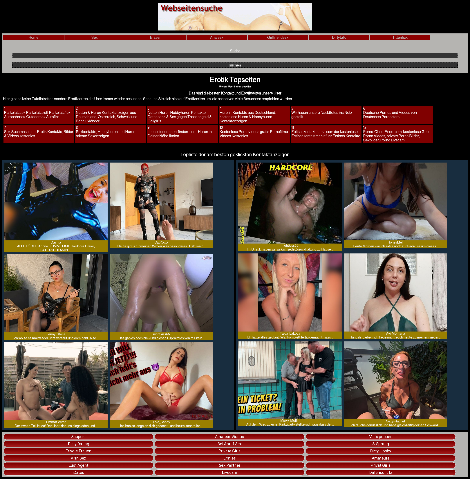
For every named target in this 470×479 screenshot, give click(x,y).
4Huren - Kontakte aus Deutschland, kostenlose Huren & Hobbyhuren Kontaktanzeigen (248, 114)
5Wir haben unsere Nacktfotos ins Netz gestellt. (321, 112)
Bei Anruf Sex (229, 444)
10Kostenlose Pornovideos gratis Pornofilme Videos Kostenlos (254, 131)
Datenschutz (380, 472)
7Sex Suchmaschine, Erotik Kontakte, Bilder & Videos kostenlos (38, 131)
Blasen (155, 37)
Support (78, 436)
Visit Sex (78, 458)
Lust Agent (78, 465)
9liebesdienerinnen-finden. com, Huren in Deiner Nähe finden (180, 131)
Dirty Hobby (380, 451)
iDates (78, 472)
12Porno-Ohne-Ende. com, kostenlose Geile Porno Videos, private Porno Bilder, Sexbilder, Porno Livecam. (396, 133)
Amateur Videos (229, 436)
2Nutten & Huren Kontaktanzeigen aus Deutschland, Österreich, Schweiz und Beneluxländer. (106, 114)
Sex (94, 37)
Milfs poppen (381, 436)
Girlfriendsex (277, 37)
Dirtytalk (339, 37)
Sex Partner (229, 465)
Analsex (216, 37)
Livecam (229, 472)
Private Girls (229, 451)
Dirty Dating (78, 444)
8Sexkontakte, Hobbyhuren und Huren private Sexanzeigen (105, 131)
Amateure (381, 458)
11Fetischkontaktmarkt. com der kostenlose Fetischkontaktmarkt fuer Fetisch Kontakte (325, 131)
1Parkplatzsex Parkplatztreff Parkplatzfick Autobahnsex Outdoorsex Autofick (37, 112)
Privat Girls (381, 465)
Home (33, 37)
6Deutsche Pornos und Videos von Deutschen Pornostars (390, 112)
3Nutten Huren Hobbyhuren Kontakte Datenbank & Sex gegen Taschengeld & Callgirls (180, 114)
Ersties (229, 458)
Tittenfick (400, 37)
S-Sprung (380, 444)
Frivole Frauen (78, 451)
